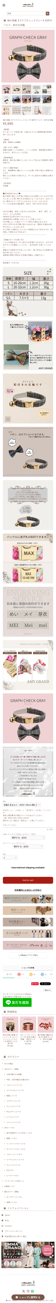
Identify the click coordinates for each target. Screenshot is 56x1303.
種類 (4, 801)
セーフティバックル (14, 1197)
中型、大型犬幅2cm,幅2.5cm (17, 1080)
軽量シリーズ (11, 1096)
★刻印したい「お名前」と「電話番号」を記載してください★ (27, 811)
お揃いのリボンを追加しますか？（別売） (20, 834)
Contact (8, 1226)
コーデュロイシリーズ (15, 1090)
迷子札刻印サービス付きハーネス (19, 1133)
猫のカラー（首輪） (12, 1192)
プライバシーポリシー (14, 1231)
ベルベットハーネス (14, 1154)
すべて (9, 974)
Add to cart (28, 880)
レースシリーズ (12, 1117)
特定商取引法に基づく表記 (15, 1236)
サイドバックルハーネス (15, 1149)
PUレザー (10, 1170)
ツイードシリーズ (13, 1122)
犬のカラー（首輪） (12, 1069)
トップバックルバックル (15, 1144)
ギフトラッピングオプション (14, 843)
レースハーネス (12, 1175)
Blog (7, 1220)
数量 (4, 854)
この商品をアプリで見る (28, 955)
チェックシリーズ (13, 1106)
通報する (48, 990)
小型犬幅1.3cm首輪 (14, 1074)
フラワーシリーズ (13, 1101)
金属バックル (11, 1202)
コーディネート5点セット (14, 1181)
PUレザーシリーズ (13, 1112)
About (7, 1215)
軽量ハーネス (11, 1138)
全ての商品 (8, 1064)
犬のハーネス (9, 1128)
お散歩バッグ (9, 1186)
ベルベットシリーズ (14, 1085)
